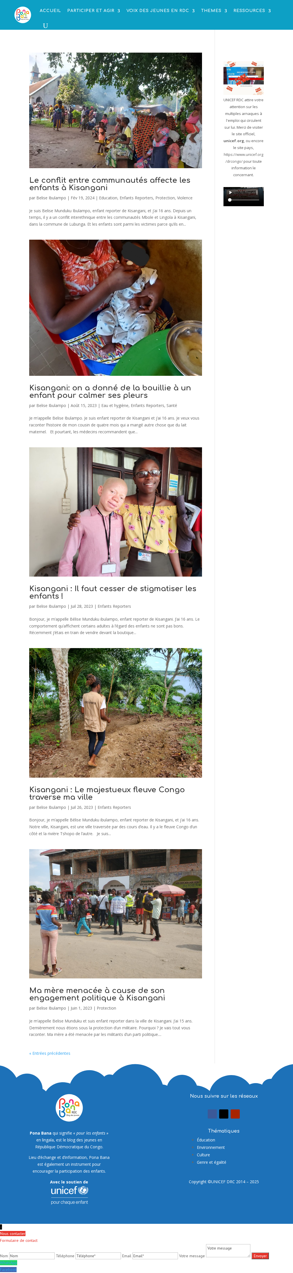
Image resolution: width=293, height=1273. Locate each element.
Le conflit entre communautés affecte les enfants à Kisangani (109, 184)
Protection (165, 197)
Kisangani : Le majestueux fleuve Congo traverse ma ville (107, 793)
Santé (172, 405)
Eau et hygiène (114, 405)
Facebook (8, 1269)
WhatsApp (8, 1262)
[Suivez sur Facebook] (212, 1114)
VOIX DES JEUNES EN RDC (157, 11)
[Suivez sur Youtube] (235, 1114)
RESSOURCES (249, 11)
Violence (185, 197)
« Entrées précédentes (49, 1053)
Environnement (211, 1147)
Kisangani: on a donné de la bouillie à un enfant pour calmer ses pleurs (110, 392)
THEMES (211, 11)
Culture (203, 1154)
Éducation (206, 1140)
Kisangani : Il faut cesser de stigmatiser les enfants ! (112, 592)
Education (108, 197)
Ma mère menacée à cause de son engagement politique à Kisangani (97, 994)
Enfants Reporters (136, 197)
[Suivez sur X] (223, 1114)
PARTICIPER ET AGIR (90, 11)
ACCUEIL (50, 11)
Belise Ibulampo (51, 197)
